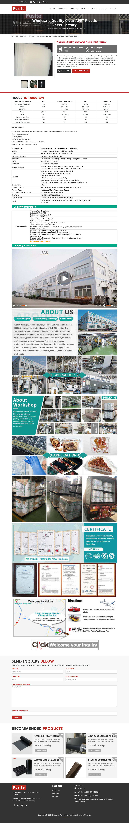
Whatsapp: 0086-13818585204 (88, 792)
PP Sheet (84, 9)
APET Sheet (40, 36)
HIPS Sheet (62, 9)
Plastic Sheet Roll (20, 36)
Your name (70, 669)
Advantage (103, 9)
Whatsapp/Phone (72, 676)
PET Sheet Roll (64, 817)
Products (57, 786)
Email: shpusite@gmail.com (88, 796)
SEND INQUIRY (82, 71)
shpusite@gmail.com (40, 2)
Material (15, 669)
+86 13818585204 (21, 2)
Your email (16, 676)
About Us (52, 9)
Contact (113, 9)
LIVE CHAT (65, 71)
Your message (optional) (21, 684)
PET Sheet (73, 9)
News (93, 9)
